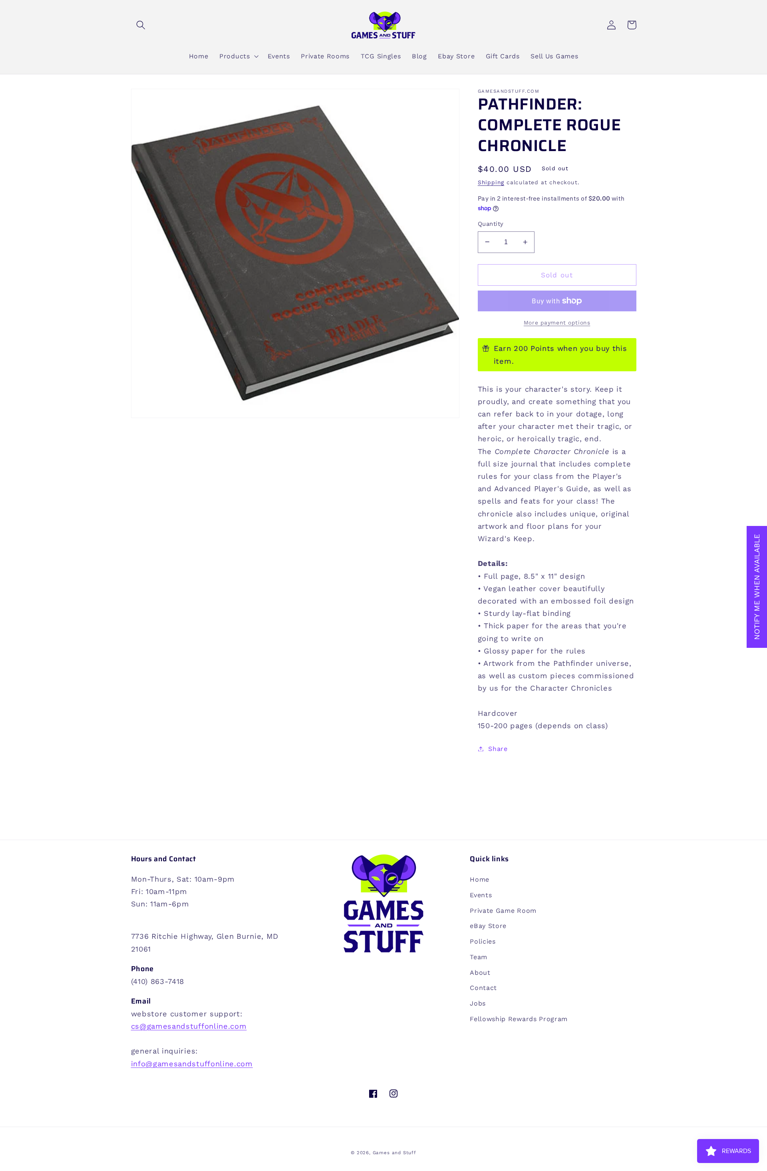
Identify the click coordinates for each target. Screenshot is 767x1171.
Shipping (491, 182)
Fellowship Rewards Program (519, 1019)
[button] (141, 25)
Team (478, 957)
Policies (483, 941)
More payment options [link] (557, 322)
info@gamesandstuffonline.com (192, 1063)
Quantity (491, 223)
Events (481, 895)
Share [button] (497, 749)
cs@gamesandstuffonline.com (189, 1026)
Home (479, 879)
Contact (483, 988)
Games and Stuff (394, 1152)
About (480, 972)
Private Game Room (503, 910)
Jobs (478, 1003)
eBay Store (488, 926)
